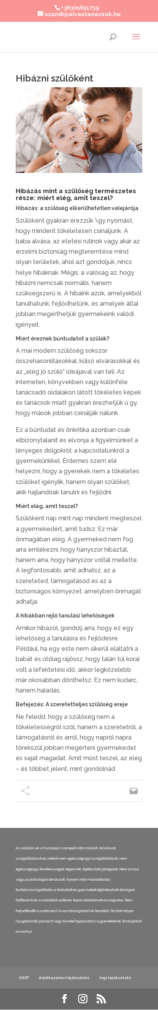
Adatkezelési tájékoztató (64, 978)
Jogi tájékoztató (115, 978)
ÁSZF (24, 978)
